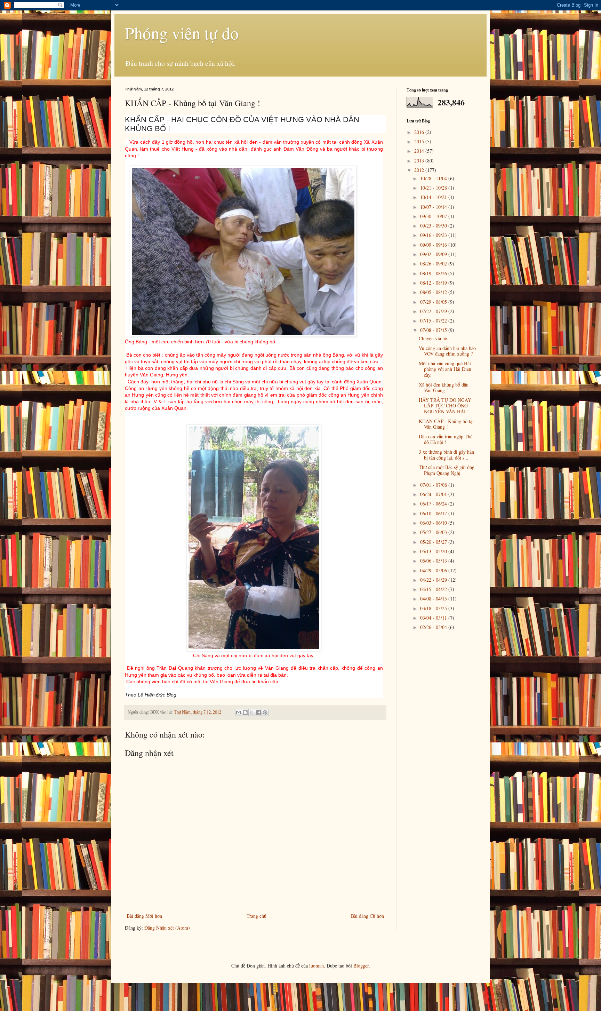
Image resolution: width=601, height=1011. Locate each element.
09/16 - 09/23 (434, 235)
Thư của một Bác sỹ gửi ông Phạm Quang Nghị (446, 470)
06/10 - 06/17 (434, 513)
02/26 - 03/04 (434, 627)
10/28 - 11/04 (434, 178)
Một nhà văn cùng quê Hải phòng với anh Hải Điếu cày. (445, 369)
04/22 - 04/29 (434, 579)
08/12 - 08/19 (434, 282)
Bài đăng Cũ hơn (367, 916)
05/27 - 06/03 (434, 532)
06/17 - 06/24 (434, 503)
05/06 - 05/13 (434, 560)
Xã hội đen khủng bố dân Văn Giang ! (443, 387)
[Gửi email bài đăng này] (238, 712)
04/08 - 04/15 (434, 598)
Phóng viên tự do (182, 33)
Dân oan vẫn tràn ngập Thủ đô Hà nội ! (446, 439)
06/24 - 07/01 (434, 494)
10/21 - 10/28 (434, 187)
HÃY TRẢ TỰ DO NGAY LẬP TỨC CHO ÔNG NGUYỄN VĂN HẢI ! (445, 406)
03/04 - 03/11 (434, 617)
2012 (419, 170)
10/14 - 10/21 (434, 197)
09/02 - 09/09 (434, 254)
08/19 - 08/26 (434, 273)
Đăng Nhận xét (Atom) (167, 927)
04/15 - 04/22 (434, 589)
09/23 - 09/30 (434, 225)
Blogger (361, 965)
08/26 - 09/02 (434, 263)
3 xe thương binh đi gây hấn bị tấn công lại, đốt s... (446, 454)
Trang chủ (256, 916)
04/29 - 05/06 (434, 570)
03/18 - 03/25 (434, 608)
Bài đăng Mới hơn (144, 916)
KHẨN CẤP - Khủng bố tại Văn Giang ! (446, 424)
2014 (419, 151)
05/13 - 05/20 (434, 551)
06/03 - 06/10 (434, 522)
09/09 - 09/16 (434, 244)
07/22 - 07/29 (434, 311)
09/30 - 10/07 (434, 216)
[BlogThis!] (245, 712)
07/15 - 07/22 (434, 320)
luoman (316, 965)
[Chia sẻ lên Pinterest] (265, 712)
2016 (419, 132)
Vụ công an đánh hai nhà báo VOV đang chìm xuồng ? (447, 351)
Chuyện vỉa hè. (433, 338)
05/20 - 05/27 (434, 542)
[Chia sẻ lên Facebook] (258, 712)
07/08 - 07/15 (434, 330)
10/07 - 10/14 (434, 207)
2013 (419, 160)
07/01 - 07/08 (434, 484)
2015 (419, 141)
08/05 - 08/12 (434, 292)
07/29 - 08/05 (434, 301)
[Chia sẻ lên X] (251, 712)
